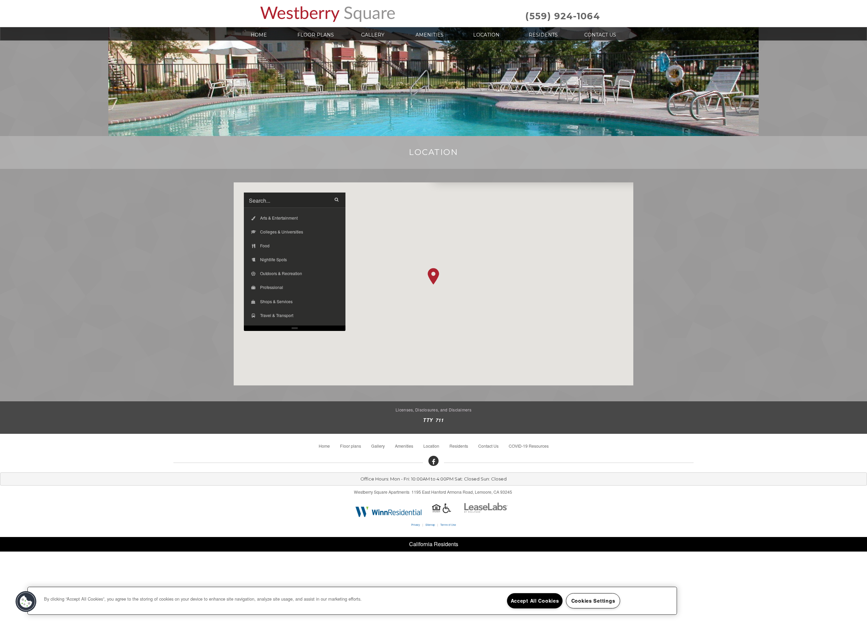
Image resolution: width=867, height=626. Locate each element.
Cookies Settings (593, 600)
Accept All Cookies (535, 600)
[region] (352, 600)
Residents (543, 35)
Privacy (415, 525)
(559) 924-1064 (562, 16)
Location (486, 35)
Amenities (430, 35)
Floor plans (315, 35)
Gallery (372, 35)
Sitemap (430, 525)
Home (259, 35)
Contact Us (600, 35)
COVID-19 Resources (529, 446)
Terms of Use (448, 525)
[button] (433, 276)
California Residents (433, 544)
